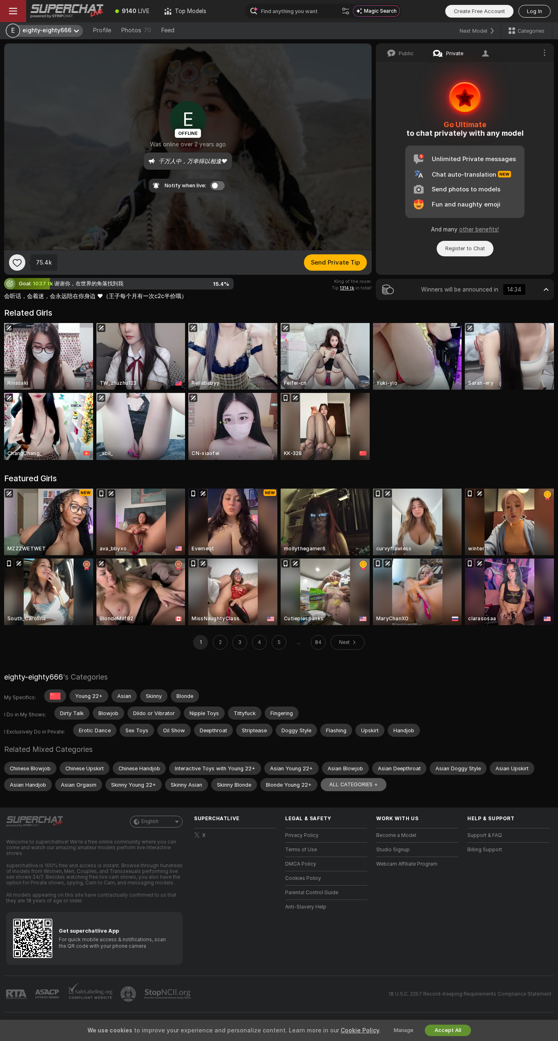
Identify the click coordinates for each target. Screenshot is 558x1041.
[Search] (345, 11)
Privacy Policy (302, 835)
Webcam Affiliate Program (406, 864)
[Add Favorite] (17, 262)
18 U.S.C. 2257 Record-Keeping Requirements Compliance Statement (469, 994)
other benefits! (479, 229)
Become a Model (396, 835)
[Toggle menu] (13, 11)
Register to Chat (465, 248)
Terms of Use (301, 850)
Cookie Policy (360, 1030)
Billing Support (484, 850)
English (149, 821)
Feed (167, 30)
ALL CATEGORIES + (353, 784)
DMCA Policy (300, 864)
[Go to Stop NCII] (168, 994)
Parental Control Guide (311, 892)
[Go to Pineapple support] (129, 994)
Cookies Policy (303, 878)
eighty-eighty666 (33, 677)
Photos (136, 30)
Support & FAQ (484, 835)
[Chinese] (55, 695)
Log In (534, 11)
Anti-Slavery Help (305, 907)
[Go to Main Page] (67, 11)
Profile (102, 30)
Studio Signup (393, 850)
